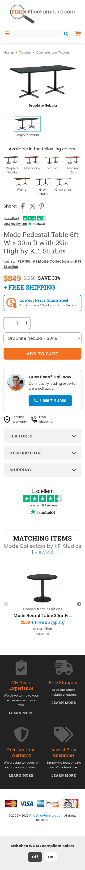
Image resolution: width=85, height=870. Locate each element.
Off (35, 856)
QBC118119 (42, 634)
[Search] (66, 34)
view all (44, 552)
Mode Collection (53, 261)
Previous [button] (6, 604)
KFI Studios (42, 628)
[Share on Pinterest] (42, 206)
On (50, 856)
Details (71, 305)
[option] (27, 126)
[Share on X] (33, 206)
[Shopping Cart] (78, 33)
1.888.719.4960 (53, 400)
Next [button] (79, 604)
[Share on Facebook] (23, 206)
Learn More (21, 713)
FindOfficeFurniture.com (46, 816)
